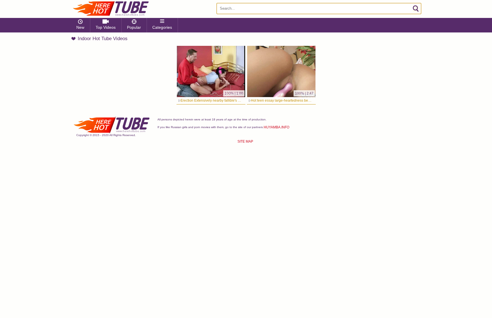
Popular (134, 27)
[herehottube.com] (110, 8)
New (80, 27)
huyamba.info (276, 127)
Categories (162, 27)
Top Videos (106, 27)
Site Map (245, 141)
